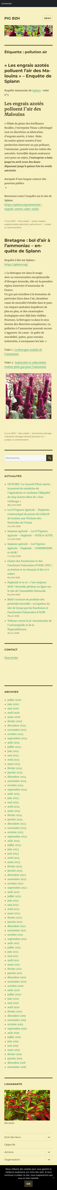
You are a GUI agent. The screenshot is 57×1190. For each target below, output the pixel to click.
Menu (47, 18)
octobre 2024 (15, 785)
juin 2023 (13, 849)
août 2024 (13, 793)
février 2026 (14, 721)
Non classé (23, 221)
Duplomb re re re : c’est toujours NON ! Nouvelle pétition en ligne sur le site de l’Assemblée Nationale (29, 586)
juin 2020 (13, 998)
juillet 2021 (14, 947)
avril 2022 (13, 909)
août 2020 (13, 990)
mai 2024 (13, 802)
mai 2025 (13, 755)
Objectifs (9, 1144)
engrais (41, 221)
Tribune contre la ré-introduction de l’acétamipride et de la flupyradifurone (29, 625)
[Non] (53, 1177)
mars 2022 (13, 913)
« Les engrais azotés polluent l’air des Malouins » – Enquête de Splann (28, 73)
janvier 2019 (14, 1058)
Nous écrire (11, 657)
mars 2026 (13, 716)
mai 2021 (12, 956)
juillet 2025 (14, 746)
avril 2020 (13, 1007)
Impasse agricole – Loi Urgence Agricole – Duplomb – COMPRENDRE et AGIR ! (29, 548)
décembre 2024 (16, 776)
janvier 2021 (14, 973)
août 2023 (13, 840)
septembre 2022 (17, 887)
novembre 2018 (16, 1066)
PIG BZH (12, 18)
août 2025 (13, 742)
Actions (9, 1152)
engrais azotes (11, 224)
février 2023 (14, 866)
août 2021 (13, 943)
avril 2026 (13, 712)
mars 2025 (13, 763)
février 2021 (14, 968)
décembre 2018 (16, 1062)
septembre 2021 (17, 938)
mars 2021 (13, 964)
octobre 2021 (15, 934)
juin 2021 (12, 951)
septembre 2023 (17, 836)
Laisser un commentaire (16, 439)
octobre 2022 (15, 883)
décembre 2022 (16, 874)
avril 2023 (13, 857)
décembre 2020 (16, 977)
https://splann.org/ (16, 264)
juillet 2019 (14, 1037)
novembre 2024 (16, 781)
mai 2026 (13, 708)
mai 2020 (13, 1002)
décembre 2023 (16, 823)
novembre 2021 (16, 930)
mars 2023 (13, 862)
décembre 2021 (16, 926)
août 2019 (13, 1032)
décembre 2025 (16, 725)
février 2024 (14, 815)
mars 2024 (13, 810)
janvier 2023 (14, 870)
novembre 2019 (16, 1020)
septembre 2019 (17, 1028)
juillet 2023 (14, 845)
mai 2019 (12, 1045)
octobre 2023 (15, 832)
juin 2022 (13, 900)
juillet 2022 (14, 896)
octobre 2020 (15, 985)
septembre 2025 (17, 738)
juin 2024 (13, 798)
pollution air (35, 224)
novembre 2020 (16, 981)
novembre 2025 (16, 729)
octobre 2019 (15, 1024)
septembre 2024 (17, 789)
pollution (24, 224)
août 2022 (13, 891)
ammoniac (37, 433)
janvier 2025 (14, 772)
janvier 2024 (14, 819)
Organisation (12, 1159)
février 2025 (14, 768)
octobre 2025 (15, 734)
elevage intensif (23, 436)
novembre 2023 (16, 827)
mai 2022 (13, 904)
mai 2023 (13, 853)
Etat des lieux (12, 1137)
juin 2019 (13, 1041)
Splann (36, 90)
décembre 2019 (16, 1015)
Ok (28, 1183)
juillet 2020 (14, 994)
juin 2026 (13, 704)
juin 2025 (13, 751)
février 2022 (14, 917)
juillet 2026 (14, 699)
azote (34, 221)
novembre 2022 (16, 879)
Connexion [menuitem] (6, 3)
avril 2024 (13, 806)
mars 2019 (13, 1049)
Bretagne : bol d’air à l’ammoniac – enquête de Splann (27, 246)
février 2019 (14, 1054)
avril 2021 (13, 960)
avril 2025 (13, 759)
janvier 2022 (14, 921)
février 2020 (14, 1011)
